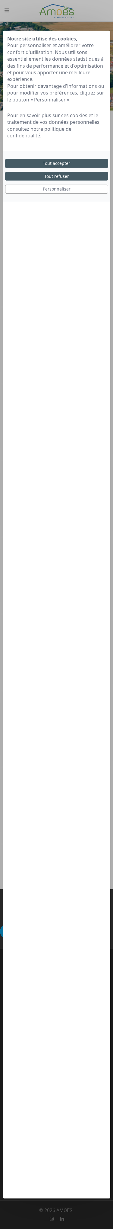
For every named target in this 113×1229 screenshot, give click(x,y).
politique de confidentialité (39, 132)
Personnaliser (57, 189)
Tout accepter (56, 163)
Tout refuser (56, 176)
